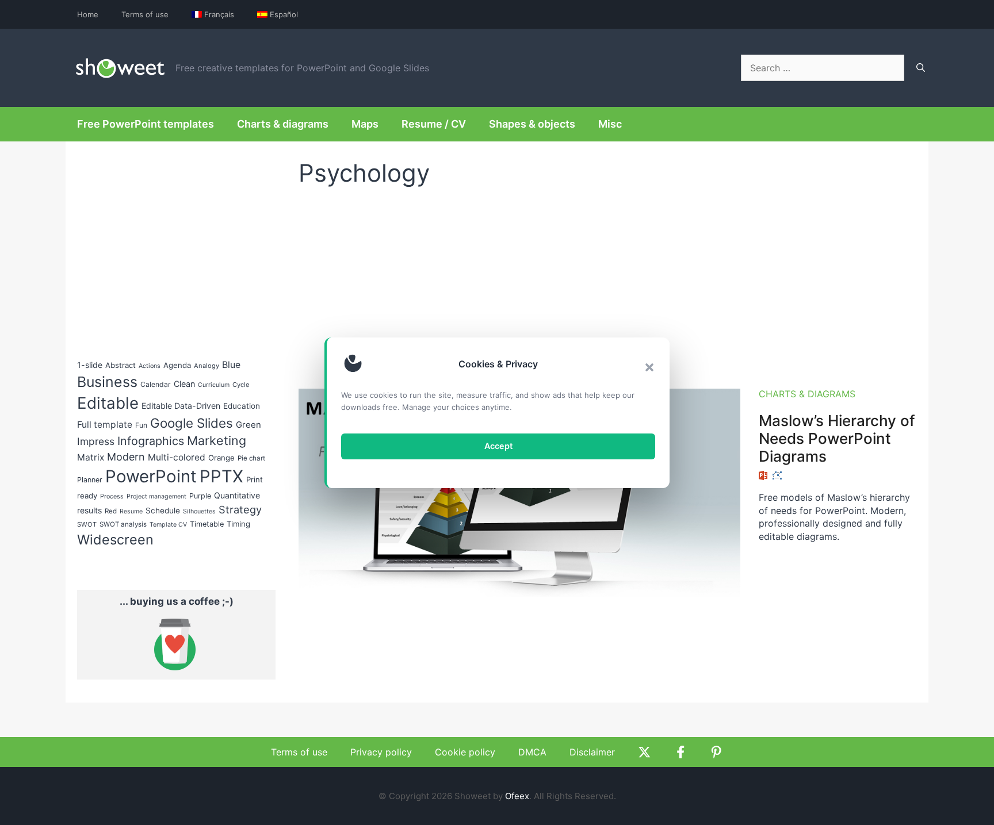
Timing (238, 523)
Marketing (216, 440)
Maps (365, 124)
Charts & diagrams (282, 124)
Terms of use (145, 14)
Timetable (207, 524)
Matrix (90, 457)
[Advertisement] (608, 282)
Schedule (163, 510)
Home (87, 14)
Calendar (155, 384)
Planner (89, 479)
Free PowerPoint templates (145, 124)
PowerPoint (151, 476)
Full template (104, 424)
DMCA (532, 752)
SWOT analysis (123, 524)
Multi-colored (176, 457)
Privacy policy (381, 752)
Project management (156, 496)
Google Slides (191, 423)
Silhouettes (199, 511)
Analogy (206, 366)
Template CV (168, 524)
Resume (131, 511)
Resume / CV (434, 124)
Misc (610, 124)
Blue (231, 364)
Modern (126, 457)
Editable (108, 403)
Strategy (240, 509)
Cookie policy (465, 752)
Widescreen (115, 539)
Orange (221, 457)
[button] (649, 367)
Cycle (241, 385)
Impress (95, 441)
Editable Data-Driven (181, 405)
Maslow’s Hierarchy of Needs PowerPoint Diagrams (837, 438)
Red (111, 511)
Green (248, 425)
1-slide (89, 365)
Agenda (177, 365)
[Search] (920, 68)
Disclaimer (592, 752)
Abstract (120, 365)
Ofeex (517, 796)
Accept (498, 446)
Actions (149, 366)
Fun (141, 425)
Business (107, 381)
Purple (200, 496)
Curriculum (214, 385)
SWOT (87, 524)
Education (241, 405)
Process (112, 496)
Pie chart (251, 458)
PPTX (221, 476)
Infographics (150, 441)
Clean (184, 384)
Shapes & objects (532, 124)
